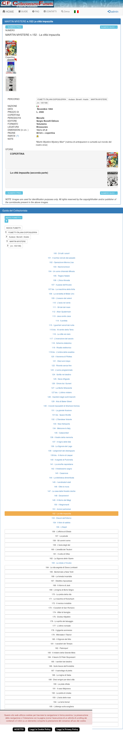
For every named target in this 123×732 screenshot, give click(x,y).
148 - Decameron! (61, 495)
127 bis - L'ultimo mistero (61, 392)
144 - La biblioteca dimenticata (61, 477)
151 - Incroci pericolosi (61, 509)
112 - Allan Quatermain (61, 311)
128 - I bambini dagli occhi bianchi (61, 397)
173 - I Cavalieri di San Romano (61, 607)
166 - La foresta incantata (61, 576)
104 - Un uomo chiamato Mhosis (61, 271)
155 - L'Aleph (61, 527)
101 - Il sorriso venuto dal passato (61, 257)
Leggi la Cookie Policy (40, 729)
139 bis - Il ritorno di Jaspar (62, 455)
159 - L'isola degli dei (61, 545)
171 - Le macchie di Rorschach (61, 598)
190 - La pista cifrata (61, 684)
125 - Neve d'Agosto (61, 379)
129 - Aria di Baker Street (61, 401)
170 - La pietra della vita (61, 594)
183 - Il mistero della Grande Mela (61, 652)
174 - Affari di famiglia (61, 612)
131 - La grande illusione (61, 410)
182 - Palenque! (61, 648)
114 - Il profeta (61, 320)
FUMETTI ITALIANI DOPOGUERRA (51, 99)
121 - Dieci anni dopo (61, 361)
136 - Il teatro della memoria (61, 437)
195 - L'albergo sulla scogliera (61, 706)
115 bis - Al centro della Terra (62, 329)
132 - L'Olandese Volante (61, 419)
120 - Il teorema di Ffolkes (61, 356)
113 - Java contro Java (61, 316)
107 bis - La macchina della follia (61, 289)
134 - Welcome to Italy (61, 428)
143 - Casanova (61, 473)
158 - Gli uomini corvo (61, 540)
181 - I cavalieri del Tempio (61, 643)
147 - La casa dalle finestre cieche (61, 491)
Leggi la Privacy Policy (67, 729)
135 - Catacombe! (61, 432)
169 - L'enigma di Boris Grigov (61, 589)
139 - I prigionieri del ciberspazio (61, 450)
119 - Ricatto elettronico (61, 347)
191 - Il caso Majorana (61, 688)
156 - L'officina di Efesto (61, 531)
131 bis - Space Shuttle (61, 414)
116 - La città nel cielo (61, 334)
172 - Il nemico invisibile (61, 603)
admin (114, 11)
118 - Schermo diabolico (62, 343)
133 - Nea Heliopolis (61, 423)
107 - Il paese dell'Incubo (61, 284)
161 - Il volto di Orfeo (61, 554)
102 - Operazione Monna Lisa (61, 262)
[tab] (61, 160)
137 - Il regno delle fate (61, 441)
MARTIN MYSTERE (99, 99)
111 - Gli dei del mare (61, 307)
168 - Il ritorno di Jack (61, 585)
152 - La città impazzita (61, 513)
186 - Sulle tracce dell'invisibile (61, 666)
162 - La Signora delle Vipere (62, 558)
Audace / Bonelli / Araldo (78, 99)
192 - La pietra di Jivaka (61, 693)
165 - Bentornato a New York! (62, 571)
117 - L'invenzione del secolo (62, 338)
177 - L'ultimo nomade (61, 625)
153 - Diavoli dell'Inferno (61, 518)
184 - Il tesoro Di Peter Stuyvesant (61, 657)
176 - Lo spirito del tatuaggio (61, 621)
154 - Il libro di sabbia (61, 522)
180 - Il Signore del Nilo (61, 639)
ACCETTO (19, 729)
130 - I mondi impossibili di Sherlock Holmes (62, 406)
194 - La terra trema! (61, 702)
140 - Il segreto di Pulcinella (61, 459)
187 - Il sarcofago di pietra (61, 670)
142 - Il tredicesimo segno (61, 468)
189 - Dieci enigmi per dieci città (61, 679)
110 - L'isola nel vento (61, 302)
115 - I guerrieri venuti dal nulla (61, 325)
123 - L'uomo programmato (62, 370)
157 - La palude (61, 536)
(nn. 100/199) (42, 102)
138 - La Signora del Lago (61, 446)
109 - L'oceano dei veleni (61, 298)
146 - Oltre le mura (61, 486)
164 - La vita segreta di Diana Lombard (61, 567)
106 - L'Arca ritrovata (61, 280)
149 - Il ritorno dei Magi (61, 500)
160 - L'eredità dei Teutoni (61, 549)
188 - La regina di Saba (61, 675)
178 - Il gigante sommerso (61, 630)
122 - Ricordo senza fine (62, 365)
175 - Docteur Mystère (61, 616)
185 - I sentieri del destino (61, 661)
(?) (17, 135)
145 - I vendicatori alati (61, 482)
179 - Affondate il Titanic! (61, 634)
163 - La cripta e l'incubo (62, 563)
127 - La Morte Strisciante (61, 388)
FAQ (36, 11)
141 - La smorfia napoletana (61, 464)
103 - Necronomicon (61, 266)
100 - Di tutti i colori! (62, 253)
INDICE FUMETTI (13, 217)
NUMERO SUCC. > (109, 27)
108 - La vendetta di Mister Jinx (61, 293)
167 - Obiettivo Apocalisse (61, 580)
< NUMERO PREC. (14, 27)
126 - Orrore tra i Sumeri (61, 383)
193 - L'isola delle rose (61, 697)
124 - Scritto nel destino (61, 374)
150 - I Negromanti (61, 504)
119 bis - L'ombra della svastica (61, 352)
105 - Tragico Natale (61, 275)
